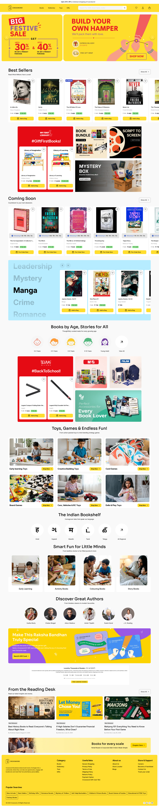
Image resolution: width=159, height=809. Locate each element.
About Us (116, 764)
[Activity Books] (61, 570)
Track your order (144, 772)
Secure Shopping (88, 764)
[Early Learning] (25, 570)
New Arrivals (11, 793)
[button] (136, 8)
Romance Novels (47, 793)
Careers (141, 764)
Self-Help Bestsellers (79, 793)
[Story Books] (133, 570)
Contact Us (142, 769)
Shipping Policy (87, 772)
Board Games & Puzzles (117, 793)
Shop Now (46, 469)
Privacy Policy (87, 766)
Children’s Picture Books (97, 793)
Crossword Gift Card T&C (91, 780)
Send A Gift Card (20, 656)
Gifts (68, 8)
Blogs (115, 769)
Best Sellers (22, 793)
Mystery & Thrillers (62, 793)
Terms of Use (87, 769)
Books (42, 8)
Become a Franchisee (145, 766)
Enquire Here (138, 745)
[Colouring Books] (97, 570)
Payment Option (88, 777)
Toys (61, 8)
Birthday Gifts (34, 793)
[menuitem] (42, 8)
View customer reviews (79, 682)
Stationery (51, 8)
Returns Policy (87, 774)
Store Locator (117, 766)
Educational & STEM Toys (137, 793)
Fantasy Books (12, 797)
